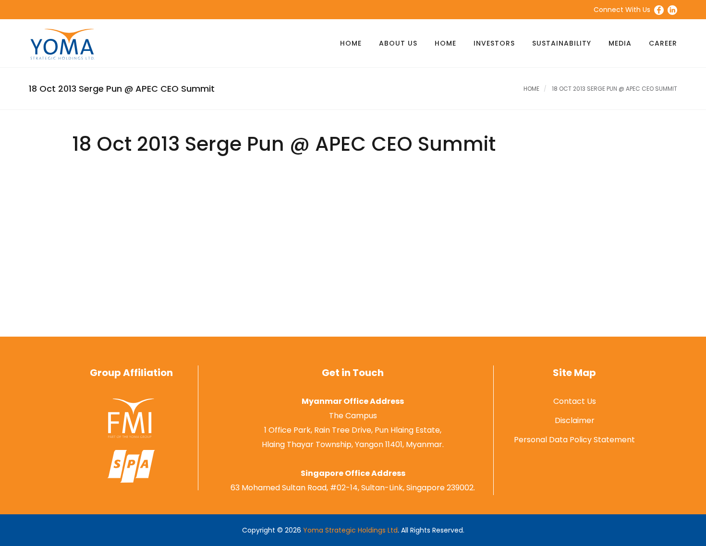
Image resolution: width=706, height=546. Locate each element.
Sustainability (561, 43)
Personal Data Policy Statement (574, 439)
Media (620, 43)
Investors (494, 43)
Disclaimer (575, 420)
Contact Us (574, 401)
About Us (398, 43)
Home (351, 43)
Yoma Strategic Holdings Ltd (350, 530)
